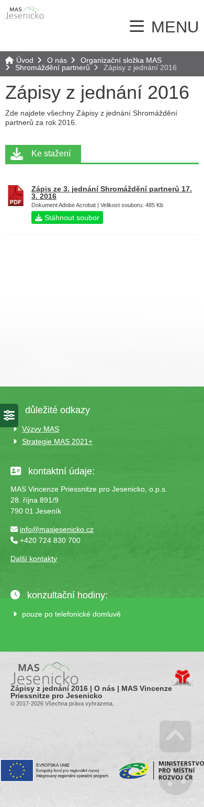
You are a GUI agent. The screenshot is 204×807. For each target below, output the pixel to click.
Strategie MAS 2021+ (57, 441)
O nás (57, 60)
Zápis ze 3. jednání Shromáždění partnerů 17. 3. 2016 (111, 192)
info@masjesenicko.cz (57, 529)
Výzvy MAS (40, 429)
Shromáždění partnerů (52, 67)
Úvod (24, 12)
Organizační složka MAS (121, 60)
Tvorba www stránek (182, 678)
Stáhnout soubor (70, 217)
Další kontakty (33, 558)
